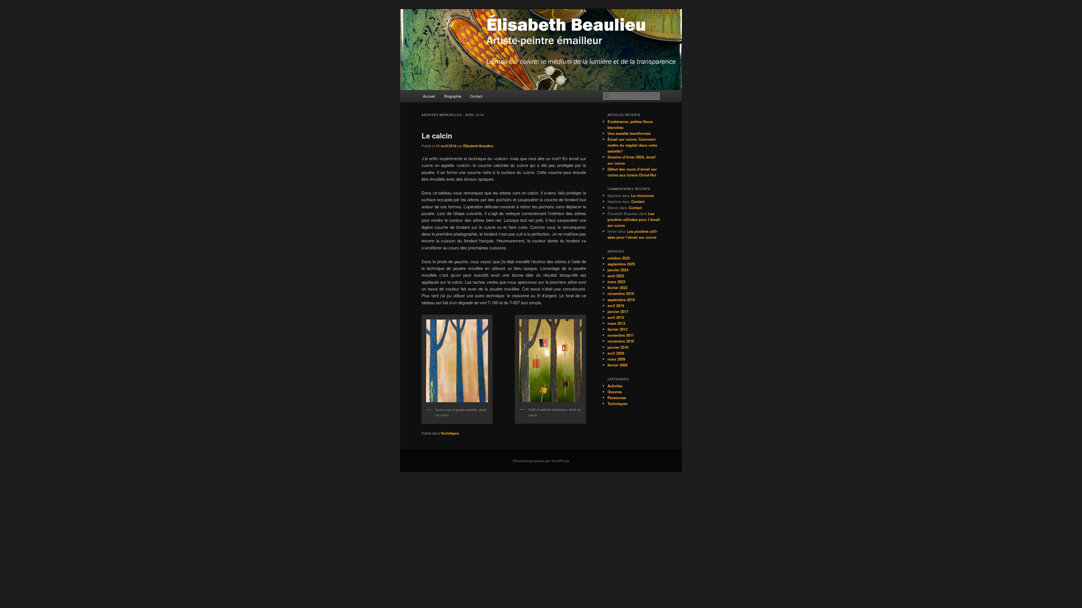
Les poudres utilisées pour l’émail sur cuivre (633, 219)
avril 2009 (615, 353)
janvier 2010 (617, 347)
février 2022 (617, 287)
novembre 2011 (620, 335)
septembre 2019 (621, 299)
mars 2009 (616, 359)
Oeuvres (614, 391)
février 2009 (617, 365)
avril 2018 (615, 305)
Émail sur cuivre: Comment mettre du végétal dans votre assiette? (632, 145)
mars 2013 (616, 323)
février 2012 (617, 329)
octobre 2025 (618, 258)
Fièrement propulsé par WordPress (541, 460)
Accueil (429, 96)
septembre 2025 (621, 264)
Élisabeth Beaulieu (478, 145)
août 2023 (615, 275)
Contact (476, 96)
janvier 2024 (617, 269)
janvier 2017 (617, 311)
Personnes (616, 397)
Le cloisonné (642, 195)
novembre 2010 (620, 341)
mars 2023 (616, 281)
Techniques (450, 433)
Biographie (452, 96)
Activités (614, 385)
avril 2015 (615, 317)
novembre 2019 (620, 293)
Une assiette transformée (629, 133)
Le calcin (437, 135)
